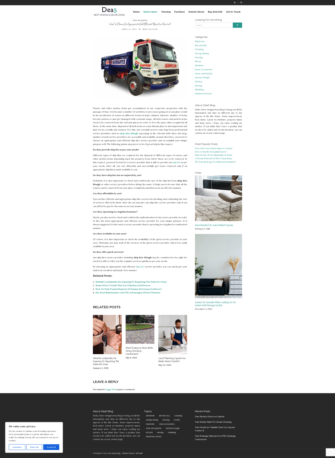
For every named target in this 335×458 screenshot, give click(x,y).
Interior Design (202, 77)
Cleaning (199, 49)
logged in (110, 389)
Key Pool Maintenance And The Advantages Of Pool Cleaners (128, 292)
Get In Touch (233, 12)
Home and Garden (140, 20)
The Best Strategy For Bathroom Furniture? (215, 162)
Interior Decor (196, 12)
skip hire (140, 266)
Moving (198, 85)
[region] (34, 437)
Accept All (51, 447)
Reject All (34, 447)
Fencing (166, 12)
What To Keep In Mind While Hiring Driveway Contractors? (139, 350)
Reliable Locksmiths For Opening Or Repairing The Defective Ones (131, 281)
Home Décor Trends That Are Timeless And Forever (123, 285)
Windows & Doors (203, 93)
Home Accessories (203, 69)
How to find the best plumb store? (211, 152)
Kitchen (198, 81)
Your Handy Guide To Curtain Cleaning (213, 422)
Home (136, 12)
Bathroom (199, 41)
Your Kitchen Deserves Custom (209, 416)
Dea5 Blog (116, 453)
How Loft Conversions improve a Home (214, 148)
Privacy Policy (128, 453)
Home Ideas (150, 12)
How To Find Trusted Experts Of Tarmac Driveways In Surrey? (129, 289)
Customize (17, 447)
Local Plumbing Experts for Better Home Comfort (172, 360)
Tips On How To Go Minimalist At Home (213, 155)
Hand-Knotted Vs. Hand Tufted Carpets (214, 225)
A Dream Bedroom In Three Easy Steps (213, 158)
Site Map (139, 453)
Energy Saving (202, 53)
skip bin (176, 162)
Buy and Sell (215, 12)
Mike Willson (150, 29)
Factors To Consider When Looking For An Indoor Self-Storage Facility (215, 304)
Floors (198, 61)
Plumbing (199, 89)
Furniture (179, 12)
